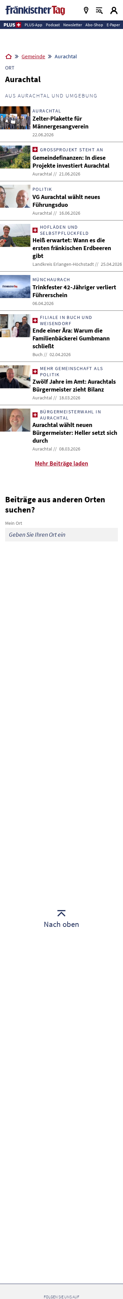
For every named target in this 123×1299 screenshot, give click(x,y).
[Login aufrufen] (114, 10)
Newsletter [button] (72, 24)
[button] (12, 25)
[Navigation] (86, 10)
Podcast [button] (53, 24)
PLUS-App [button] (33, 24)
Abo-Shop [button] (94, 24)
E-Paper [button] (113, 24)
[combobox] (61, 534)
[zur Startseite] (35, 9)
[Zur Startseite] (8, 57)
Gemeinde (33, 56)
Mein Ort (13, 523)
